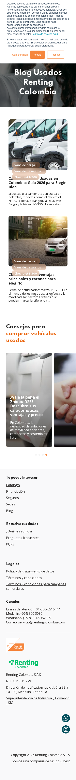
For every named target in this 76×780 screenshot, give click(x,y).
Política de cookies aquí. (45, 34)
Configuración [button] (20, 54)
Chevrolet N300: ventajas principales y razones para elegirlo (32, 278)
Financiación (15, 491)
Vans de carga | (26, 165)
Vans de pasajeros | (29, 171)
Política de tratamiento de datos (30, 571)
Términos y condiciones (24, 578)
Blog (9, 510)
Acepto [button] (37, 54)
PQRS (10, 544)
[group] (29, 400)
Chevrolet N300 (25, 177)
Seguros (12, 497)
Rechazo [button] (56, 54)
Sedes (10, 504)
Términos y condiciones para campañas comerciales (36, 586)
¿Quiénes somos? (19, 531)
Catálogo (13, 485)
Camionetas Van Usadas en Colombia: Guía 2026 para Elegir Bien (37, 182)
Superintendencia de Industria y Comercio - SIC (38, 700)
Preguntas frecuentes (22, 538)
